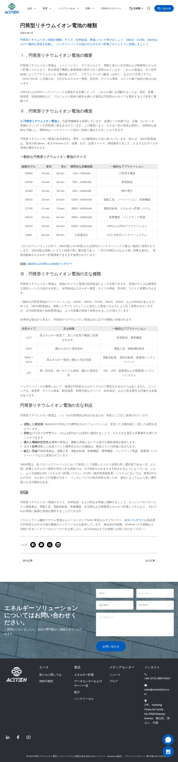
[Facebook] (18, 737)
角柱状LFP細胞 (113, 524)
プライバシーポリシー (135, 756)
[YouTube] (28, 737)
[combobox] (139, 606)
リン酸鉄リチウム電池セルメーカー (56, 520)
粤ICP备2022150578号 (157, 756)
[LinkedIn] (7, 737)
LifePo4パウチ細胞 (136, 524)
